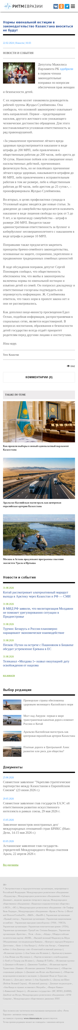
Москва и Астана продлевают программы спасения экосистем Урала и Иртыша (33, 561)
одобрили (66, 69)
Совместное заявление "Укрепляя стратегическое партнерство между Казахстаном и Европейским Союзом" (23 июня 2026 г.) (36, 786)
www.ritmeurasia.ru (33, 1018)
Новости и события (18, 53)
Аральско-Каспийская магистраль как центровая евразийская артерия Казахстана (32, 504)
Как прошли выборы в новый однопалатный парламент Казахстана (36, 448)
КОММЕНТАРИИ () (39, 377)
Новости (20, 43)
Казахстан (14, 354)
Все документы (10, 864)
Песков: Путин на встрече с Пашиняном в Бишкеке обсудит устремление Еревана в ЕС (38, 647)
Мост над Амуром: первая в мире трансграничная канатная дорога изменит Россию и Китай (48, 719)
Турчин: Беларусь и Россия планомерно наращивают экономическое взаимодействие (33, 630)
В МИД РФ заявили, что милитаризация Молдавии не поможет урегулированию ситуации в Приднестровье (38, 612)
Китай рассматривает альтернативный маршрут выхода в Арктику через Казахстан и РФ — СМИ (37, 594)
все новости (9, 675)
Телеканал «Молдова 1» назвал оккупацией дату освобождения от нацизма (36, 663)
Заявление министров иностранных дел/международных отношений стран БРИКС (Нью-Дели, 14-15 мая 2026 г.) (36, 828)
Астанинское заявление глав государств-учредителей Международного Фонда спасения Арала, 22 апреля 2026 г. (35, 850)
